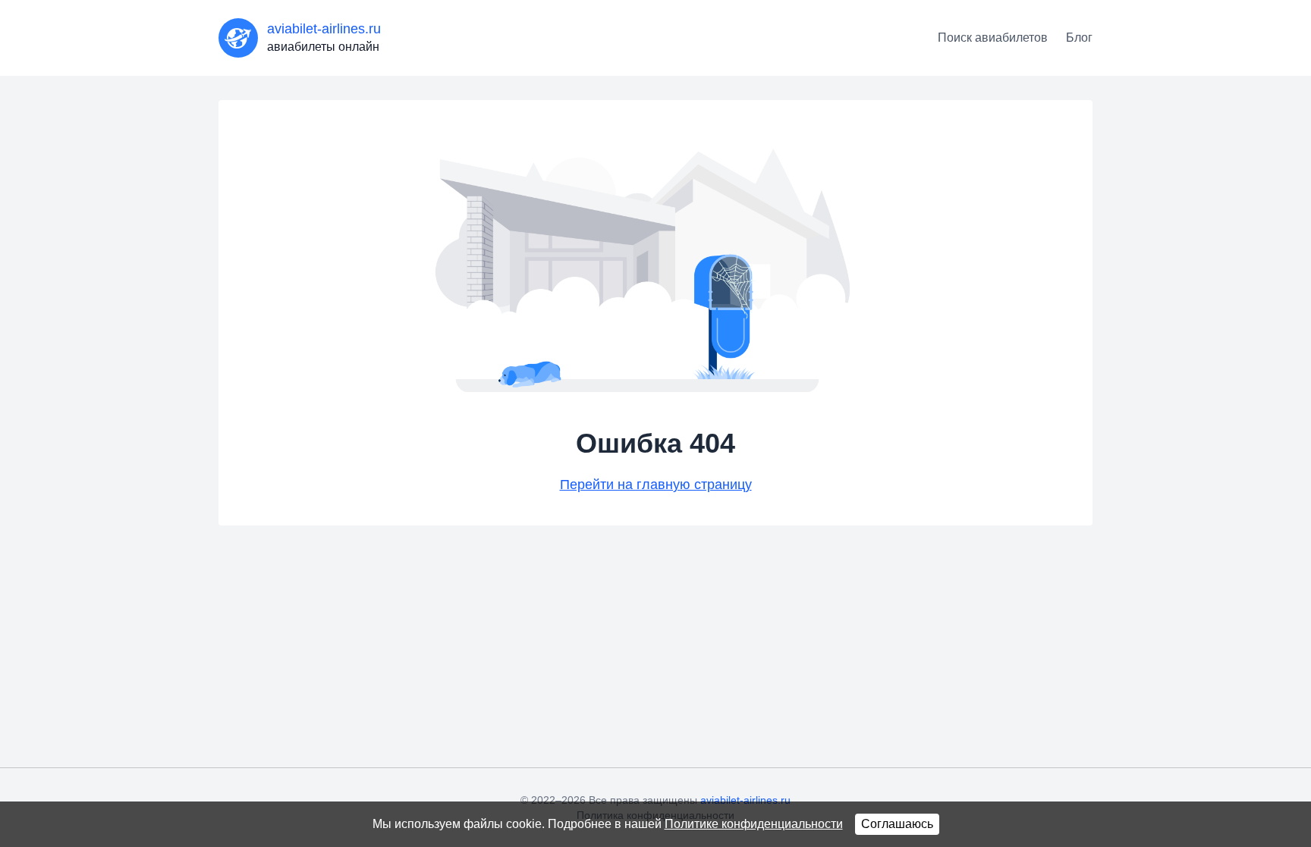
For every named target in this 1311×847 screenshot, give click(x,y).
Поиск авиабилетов (993, 37)
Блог (1079, 37)
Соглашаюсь (897, 823)
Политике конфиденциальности (754, 823)
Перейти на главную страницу (656, 484)
